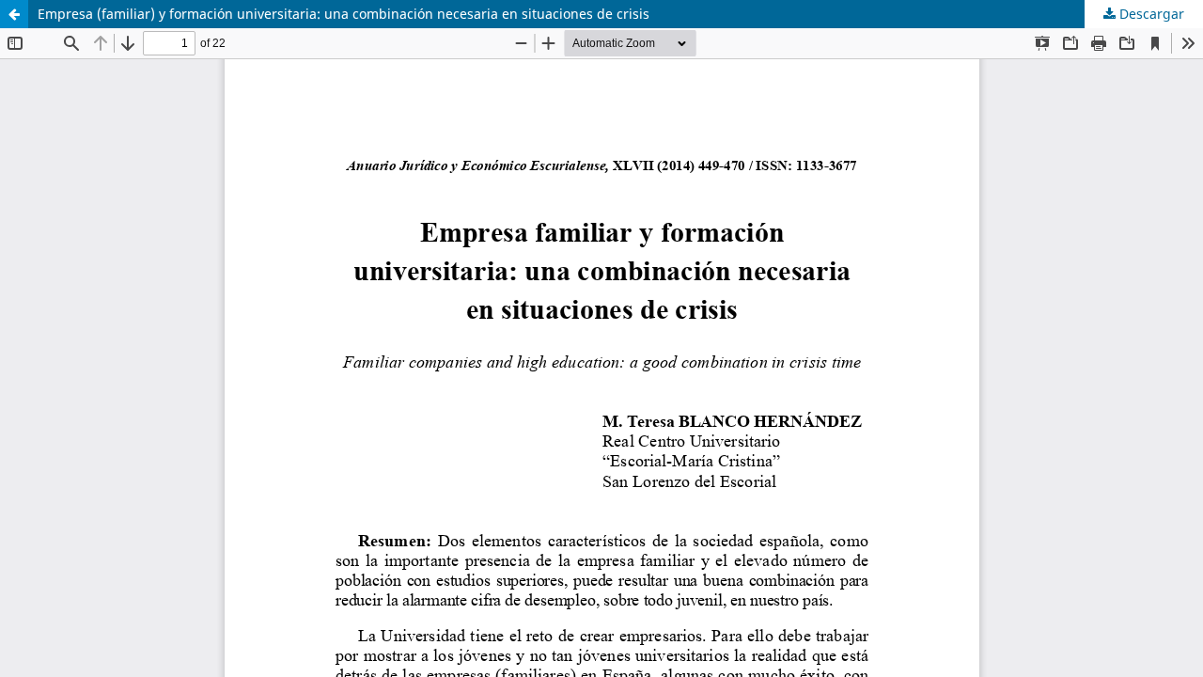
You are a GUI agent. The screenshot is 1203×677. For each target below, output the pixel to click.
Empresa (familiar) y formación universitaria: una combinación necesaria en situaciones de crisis (343, 14)
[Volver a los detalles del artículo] (14, 14)
